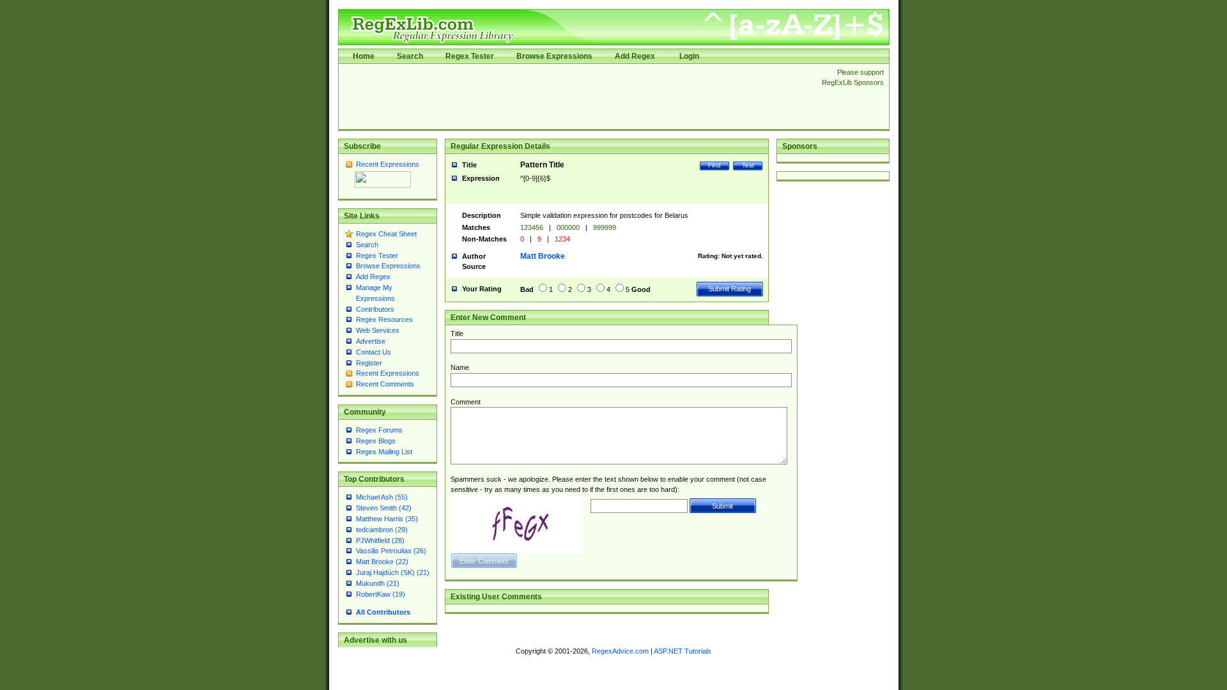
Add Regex (635, 56)
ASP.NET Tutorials (682, 651)
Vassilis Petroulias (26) (391, 551)
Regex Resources (384, 319)
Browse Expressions (554, 56)
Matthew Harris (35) (387, 519)
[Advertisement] (576, 96)
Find (714, 165)
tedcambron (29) (382, 529)
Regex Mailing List (384, 452)
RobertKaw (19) (380, 594)
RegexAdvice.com (620, 651)
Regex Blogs (376, 441)
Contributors (375, 309)
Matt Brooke (542, 256)
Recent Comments (385, 384)
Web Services (377, 330)
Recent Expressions (387, 164)
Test (748, 165)
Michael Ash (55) (382, 497)
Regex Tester (469, 56)
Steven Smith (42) (384, 508)
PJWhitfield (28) (380, 540)
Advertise (370, 341)
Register (369, 363)
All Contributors (383, 612)
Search (410, 56)
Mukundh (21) (377, 583)
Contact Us (373, 352)
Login (689, 56)
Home (363, 56)
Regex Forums (379, 430)
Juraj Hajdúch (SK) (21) (392, 572)
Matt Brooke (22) (382, 561)
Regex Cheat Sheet (386, 234)
